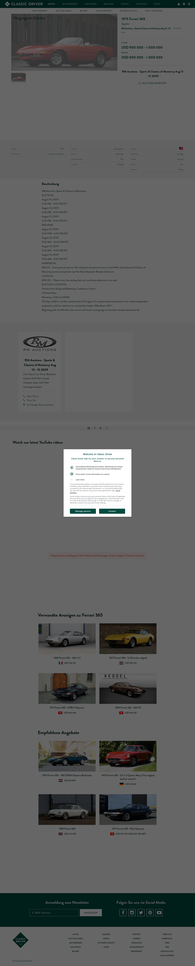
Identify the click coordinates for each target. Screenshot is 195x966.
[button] (97, 480)
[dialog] (97, 483)
